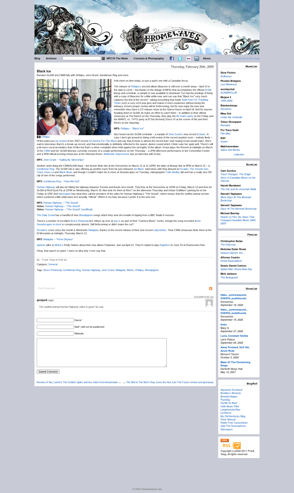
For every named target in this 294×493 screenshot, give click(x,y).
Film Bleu (225, 133)
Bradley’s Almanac (230, 393)
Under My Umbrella (231, 117)
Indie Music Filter (229, 406)
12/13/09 (204, 297)
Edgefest (165, 245)
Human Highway (46, 187)
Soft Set (244, 347)
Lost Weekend (228, 84)
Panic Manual (227, 419)
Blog (37, 58)
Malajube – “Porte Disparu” (58, 239)
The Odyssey (228, 244)
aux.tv (117, 220)
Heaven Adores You (231, 252)
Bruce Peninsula (80, 220)
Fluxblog (225, 399)
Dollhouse (226, 76)
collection (239, 154)
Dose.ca (49, 172)
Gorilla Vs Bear (228, 403)
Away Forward (229, 347)
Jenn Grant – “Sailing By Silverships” (63, 159)
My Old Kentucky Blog (232, 416)
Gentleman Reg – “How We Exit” (61, 181)
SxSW (207, 89)
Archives (51, 58)
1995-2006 (226, 100)
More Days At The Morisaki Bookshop (235, 198)
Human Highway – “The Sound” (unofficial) (69, 209)
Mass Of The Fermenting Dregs (235, 363)
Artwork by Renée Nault (246, 58)
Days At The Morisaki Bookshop (238, 208)
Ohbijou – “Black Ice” (132, 128)
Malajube (93, 230)
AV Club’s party (184, 116)
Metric (130, 270)
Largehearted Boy (230, 409)
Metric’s (59, 245)
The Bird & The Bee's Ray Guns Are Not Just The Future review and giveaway (170, 382)
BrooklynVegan (228, 396)
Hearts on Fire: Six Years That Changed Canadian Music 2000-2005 (238, 220)
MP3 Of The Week (117, 58)
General (52, 264)
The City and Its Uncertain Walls (238, 189)
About (207, 58)
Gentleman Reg (45, 169)
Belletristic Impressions (116, 154)
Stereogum (65, 193)
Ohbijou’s (136, 86)
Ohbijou (45, 136)
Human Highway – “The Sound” (61, 202)
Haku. (223, 294)
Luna (223, 335)
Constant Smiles (238, 335)
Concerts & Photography (149, 58)
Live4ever (226, 412)
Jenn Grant (108, 270)
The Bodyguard (229, 277)
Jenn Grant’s (175, 134)
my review (61, 141)
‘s (42, 230)
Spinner (41, 245)
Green (224, 141)
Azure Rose (227, 350)
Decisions (226, 109)
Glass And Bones (230, 149)
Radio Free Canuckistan (234, 422)
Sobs (223, 324)
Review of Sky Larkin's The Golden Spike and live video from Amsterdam (77, 382)
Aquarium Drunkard (231, 389)
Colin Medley (173, 172)
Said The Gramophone (233, 425)
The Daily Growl (46, 215)
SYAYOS (225, 298)
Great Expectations (231, 260)
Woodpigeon (86, 215)
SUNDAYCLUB (228, 92)
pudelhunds (239, 298)
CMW (47, 150)
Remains (225, 125)
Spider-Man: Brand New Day (236, 269)
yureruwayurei (237, 294)
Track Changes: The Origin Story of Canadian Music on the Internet (237, 177)
